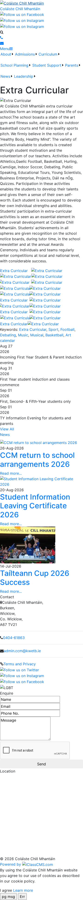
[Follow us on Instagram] (22, 20)
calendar (7, 340)
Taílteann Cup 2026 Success (34, 577)
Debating (8, 335)
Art (68, 335)
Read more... (11, 473)
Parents (71, 65)
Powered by (11, 864)
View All (7, 429)
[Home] (41, 3)
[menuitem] (7, 56)
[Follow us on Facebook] (22, 14)
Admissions (25, 54)
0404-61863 (14, 637)
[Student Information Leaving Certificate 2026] (41, 481)
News (5, 76)
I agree (6, 890)
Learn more (23, 890)
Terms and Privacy (19, 664)
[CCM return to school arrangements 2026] (38, 442)
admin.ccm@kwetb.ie (22, 650)
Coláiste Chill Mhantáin (20, 8)
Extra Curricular (32, 329)
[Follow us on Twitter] (22, 26)
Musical (36, 335)
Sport (53, 329)
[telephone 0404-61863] (1, 37)
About (5, 54)
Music (23, 335)
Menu (4, 48)
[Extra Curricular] (15, 270)
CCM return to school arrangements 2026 (37, 459)
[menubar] (41, 68)
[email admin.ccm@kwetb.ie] (2, 43)
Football (67, 329)
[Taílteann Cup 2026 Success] (27, 544)
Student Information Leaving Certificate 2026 (35, 505)
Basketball (54, 335)
